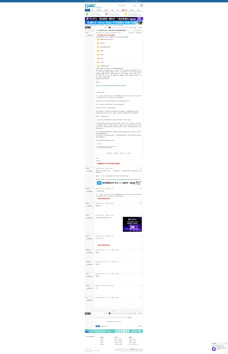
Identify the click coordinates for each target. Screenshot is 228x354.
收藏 (87, 1)
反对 (106, 186)
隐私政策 (101, 344)
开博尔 (104, 76)
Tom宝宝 (87, 168)
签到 (138, 10)
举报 (140, 186)
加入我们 (101, 342)
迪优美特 (107, 71)
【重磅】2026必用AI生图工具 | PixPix (218, 345)
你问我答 (120, 344)
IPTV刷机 (120, 342)
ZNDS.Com (90, 351)
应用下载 (99, 10)
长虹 (105, 70)
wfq (86, 297)
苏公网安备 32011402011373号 (138, 350)
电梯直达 (132, 32)
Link (100, 317)
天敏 (108, 76)
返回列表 (107, 27)
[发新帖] (88, 27)
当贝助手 (134, 340)
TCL (124, 70)
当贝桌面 (130, 342)
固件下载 (116, 342)
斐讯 (100, 70)
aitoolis (87, 32)
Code (103, 317)
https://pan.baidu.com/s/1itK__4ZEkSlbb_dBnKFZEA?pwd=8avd (121, 179)
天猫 (121, 75)
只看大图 (111, 32)
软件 (119, 123)
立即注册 (130, 1)
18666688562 (88, 261)
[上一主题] (136, 30)
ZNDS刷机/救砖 (101, 25)
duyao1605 (88, 188)
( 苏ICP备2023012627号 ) (139, 349)
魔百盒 (102, 73)
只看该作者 (107, 32)
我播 (126, 70)
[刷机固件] (97, 30)
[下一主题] (140, 30)
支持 (102, 186)
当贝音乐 (134, 342)
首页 (86, 1)
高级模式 (129, 317)
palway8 (87, 273)
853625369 (88, 285)
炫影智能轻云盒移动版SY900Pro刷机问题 (105, 147)
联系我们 (101, 340)
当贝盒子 (132, 10)
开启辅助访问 (126, 0)
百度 (130, 75)
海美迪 (114, 75)
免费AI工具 (124, 10)
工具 (117, 10)
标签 (122, 349)
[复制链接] (127, 30)
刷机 (111, 36)
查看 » (226, 352)
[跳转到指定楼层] (139, 32)
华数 (103, 71)
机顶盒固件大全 (99, 143)
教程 (112, 10)
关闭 (226, 343)
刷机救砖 (120, 340)
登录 (128, 1)
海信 (117, 73)
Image (99, 317)
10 (128, 27)
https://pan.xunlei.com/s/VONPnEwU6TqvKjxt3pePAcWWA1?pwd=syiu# (111, 85)
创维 (108, 70)
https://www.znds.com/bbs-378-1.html (103, 217)
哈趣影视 (130, 340)
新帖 (119, 349)
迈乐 (117, 70)
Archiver (117, 349)
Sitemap (127, 349)
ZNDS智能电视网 (85, 25)
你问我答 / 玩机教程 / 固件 (94, 25)
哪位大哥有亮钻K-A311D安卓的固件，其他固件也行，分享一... (108, 146)
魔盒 (123, 75)
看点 (93, 10)
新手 (118, 68)
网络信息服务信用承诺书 (118, 350)
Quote (102, 317)
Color (97, 317)
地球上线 (87, 203)
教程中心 (116, 340)
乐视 (129, 70)
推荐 (140, 168)
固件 (103, 36)
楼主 (129, 32)
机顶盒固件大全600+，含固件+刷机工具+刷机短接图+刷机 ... (115, 25)
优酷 (139, 71)
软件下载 (116, 344)
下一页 (140, 27)
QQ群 (90, 1)
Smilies (105, 317)
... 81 (130, 27)
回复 (98, 186)
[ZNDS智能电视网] (91, 7)
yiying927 (87, 215)
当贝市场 (106, 10)
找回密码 (133, 1)
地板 (140, 203)
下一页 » (114, 310)
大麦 (99, 76)
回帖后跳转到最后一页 (104, 326)
